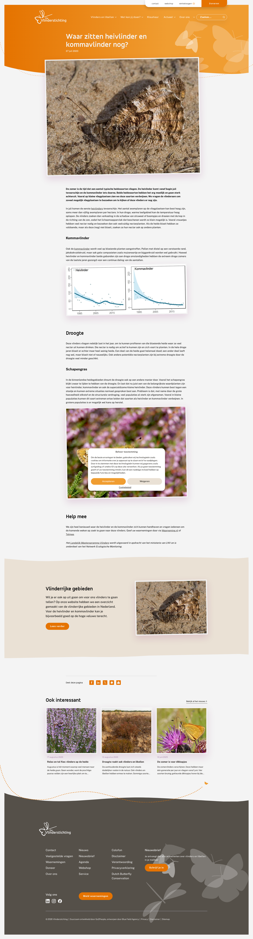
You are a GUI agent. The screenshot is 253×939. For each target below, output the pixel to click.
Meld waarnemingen (95, 896)
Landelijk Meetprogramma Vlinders (89, 542)
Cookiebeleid (125, 487)
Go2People (100, 919)
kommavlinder (82, 248)
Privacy (144, 919)
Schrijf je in (156, 867)
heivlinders (97, 208)
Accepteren (108, 481)
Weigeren (145, 481)
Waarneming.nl (170, 530)
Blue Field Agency (130, 919)
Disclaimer (155, 919)
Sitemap (166, 919)
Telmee (70, 534)
